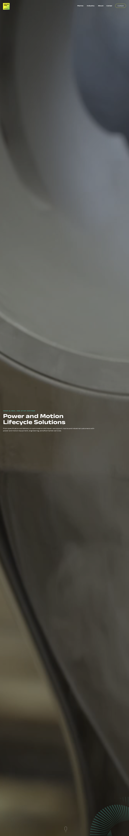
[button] (65, 829)
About (100, 6)
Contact (121, 6)
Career (109, 6)
